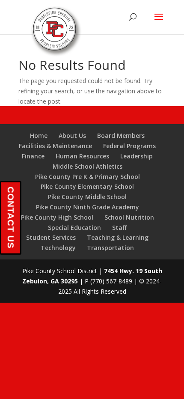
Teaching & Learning (117, 237)
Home (38, 135)
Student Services (51, 237)
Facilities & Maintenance (55, 146)
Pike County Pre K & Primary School (87, 177)
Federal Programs (129, 146)
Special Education (74, 227)
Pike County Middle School (87, 197)
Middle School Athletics (87, 166)
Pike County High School (57, 217)
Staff (119, 227)
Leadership (136, 156)
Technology (58, 248)
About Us (72, 135)
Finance (33, 156)
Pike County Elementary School (87, 186)
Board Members (121, 135)
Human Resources (82, 156)
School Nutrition (129, 217)
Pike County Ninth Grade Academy (87, 207)
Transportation (110, 248)
